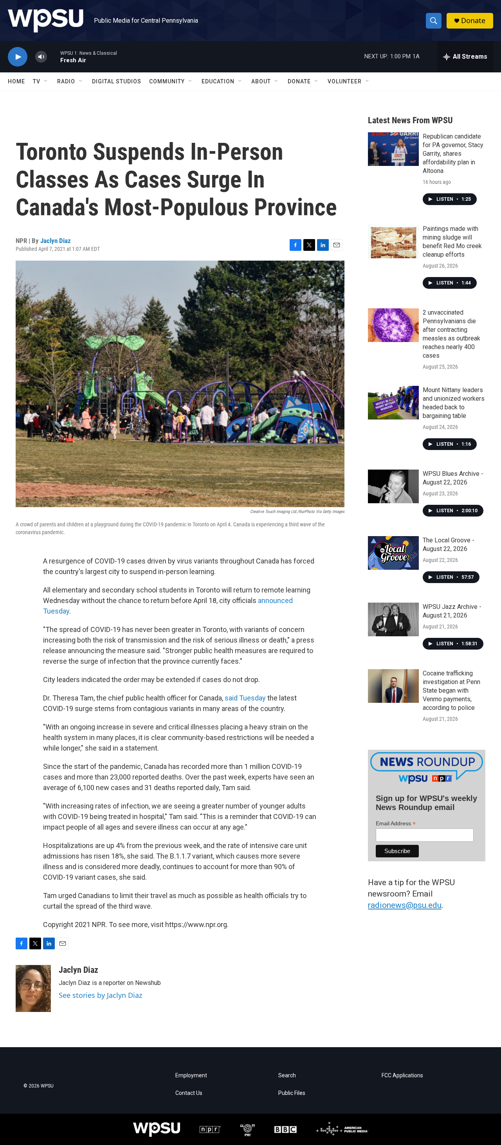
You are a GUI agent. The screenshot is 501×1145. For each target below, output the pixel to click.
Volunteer (345, 81)
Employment (191, 1075)
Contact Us (188, 1093)
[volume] (41, 57)
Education (218, 81)
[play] (17, 56)
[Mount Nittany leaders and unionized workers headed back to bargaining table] (393, 402)
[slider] (53, 56)
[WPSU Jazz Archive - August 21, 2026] (393, 619)
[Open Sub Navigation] (46, 81)
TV (36, 81)
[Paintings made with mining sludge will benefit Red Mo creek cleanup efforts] (393, 241)
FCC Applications (402, 1075)
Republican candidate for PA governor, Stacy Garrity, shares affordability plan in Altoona (453, 154)
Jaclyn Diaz (55, 241)
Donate (473, 20)
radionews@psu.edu (405, 905)
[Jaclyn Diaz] (33, 988)
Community (167, 81)
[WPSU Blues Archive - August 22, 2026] (393, 486)
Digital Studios (116, 81)
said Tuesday (245, 698)
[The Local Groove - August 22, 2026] (393, 553)
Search (287, 1075)
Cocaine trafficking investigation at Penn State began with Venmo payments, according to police (451, 690)
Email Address (396, 823)
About (261, 81)
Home (16, 81)
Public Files (291, 1093)
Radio (66, 81)
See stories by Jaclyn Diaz (100, 995)
